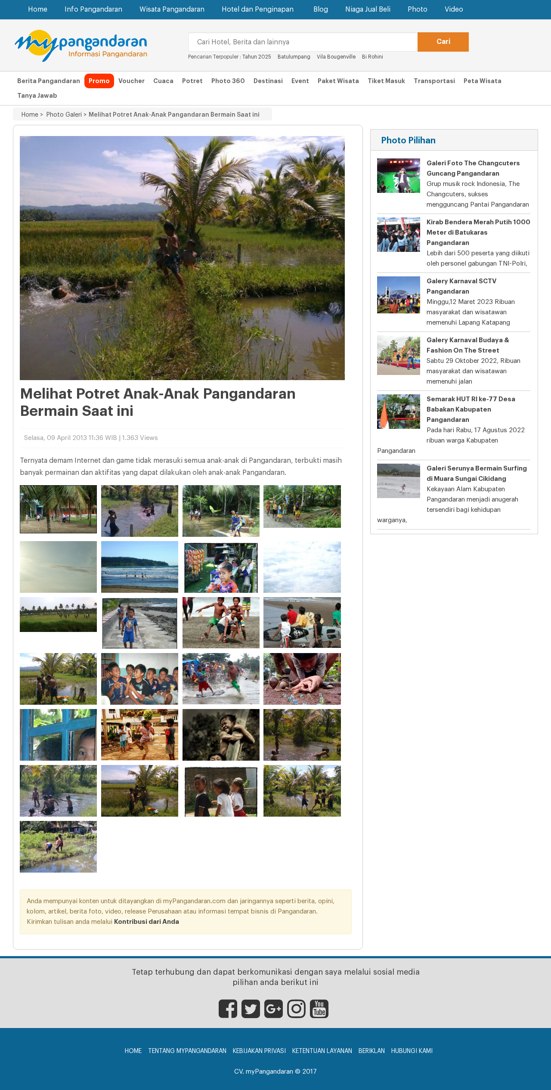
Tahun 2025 (256, 56)
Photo (417, 9)
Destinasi (268, 81)
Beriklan (372, 1051)
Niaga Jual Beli (367, 9)
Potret (192, 81)
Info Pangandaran (93, 9)
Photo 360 (228, 81)
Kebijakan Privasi (259, 1051)
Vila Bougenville (337, 56)
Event (300, 81)
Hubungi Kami (412, 1051)
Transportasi (434, 81)
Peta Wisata (482, 81)
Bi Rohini (372, 56)
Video (454, 9)
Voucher (131, 81)
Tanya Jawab (37, 96)
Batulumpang (294, 56)
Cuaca (163, 81)
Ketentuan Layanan (322, 1051)
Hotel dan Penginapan (258, 9)
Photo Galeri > (65, 115)
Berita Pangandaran (48, 81)
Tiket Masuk (386, 81)
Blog (320, 9)
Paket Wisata (338, 81)
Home (37, 9)
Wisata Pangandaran (171, 9)
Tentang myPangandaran (187, 1051)
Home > (32, 115)
